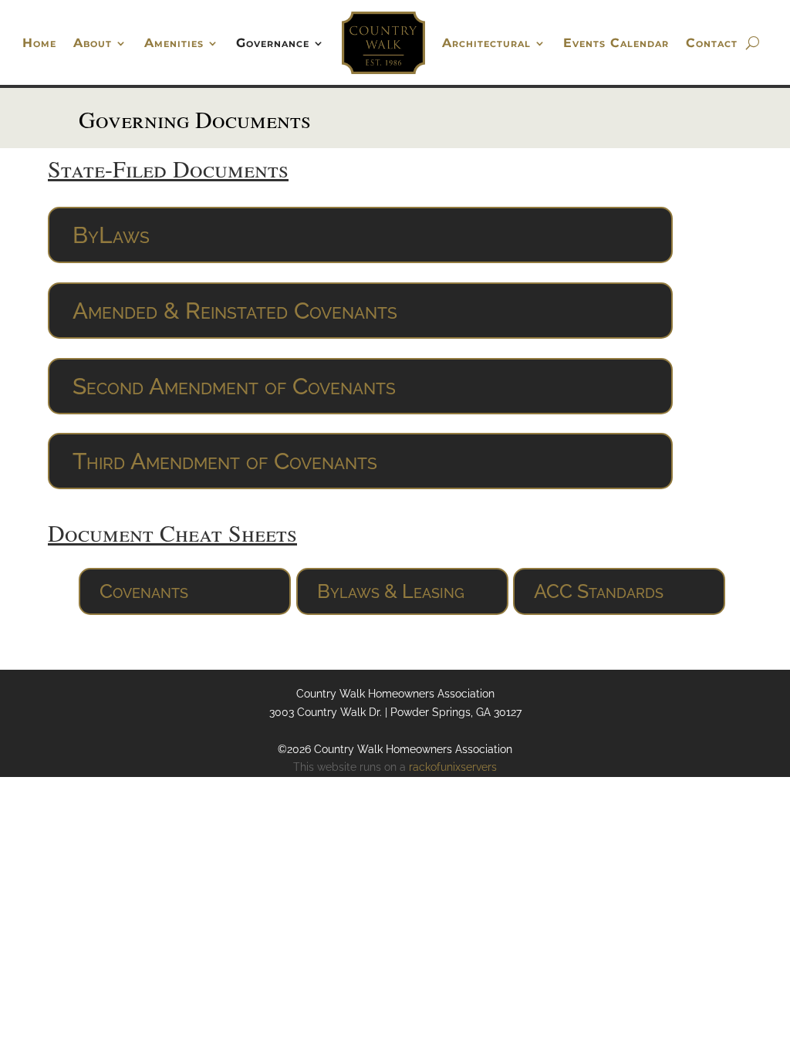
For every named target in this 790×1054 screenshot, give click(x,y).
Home (39, 42)
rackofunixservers (453, 767)
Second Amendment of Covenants (234, 386)
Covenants (144, 591)
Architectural (486, 42)
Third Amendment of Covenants (225, 461)
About (92, 42)
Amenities (174, 42)
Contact (712, 42)
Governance (272, 42)
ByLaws (111, 234)
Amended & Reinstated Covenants (235, 310)
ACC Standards (598, 591)
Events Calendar (616, 42)
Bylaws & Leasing (390, 591)
